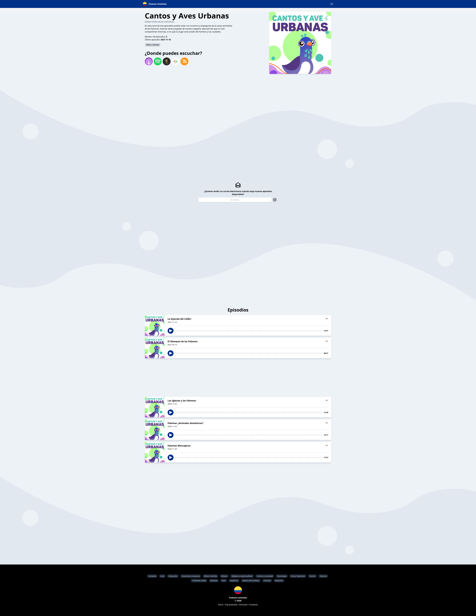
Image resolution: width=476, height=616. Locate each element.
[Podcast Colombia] (238, 590)
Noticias (213, 580)
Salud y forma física (250, 580)
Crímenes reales (199, 580)
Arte (162, 576)
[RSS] (184, 61)
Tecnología (281, 576)
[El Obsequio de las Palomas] (155, 348)
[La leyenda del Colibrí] (155, 325)
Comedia (152, 576)
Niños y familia (152, 45)
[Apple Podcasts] (148, 61)
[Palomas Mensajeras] (155, 452)
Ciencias (267, 580)
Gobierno (234, 580)
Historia (323, 576)
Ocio (224, 580)
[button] (331, 3)
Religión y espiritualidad (242, 576)
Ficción (312, 576)
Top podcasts (231, 604)
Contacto (253, 604)
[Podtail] (166, 61)
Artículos (243, 604)
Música (224, 576)
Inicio (220, 604)
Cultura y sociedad (265, 576)
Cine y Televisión (298, 576)
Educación (173, 576)
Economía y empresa (191, 576)
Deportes (279, 580)
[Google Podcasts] (175, 61)
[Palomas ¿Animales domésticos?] (155, 429)
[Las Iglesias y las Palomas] (155, 407)
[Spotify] (157, 61)
